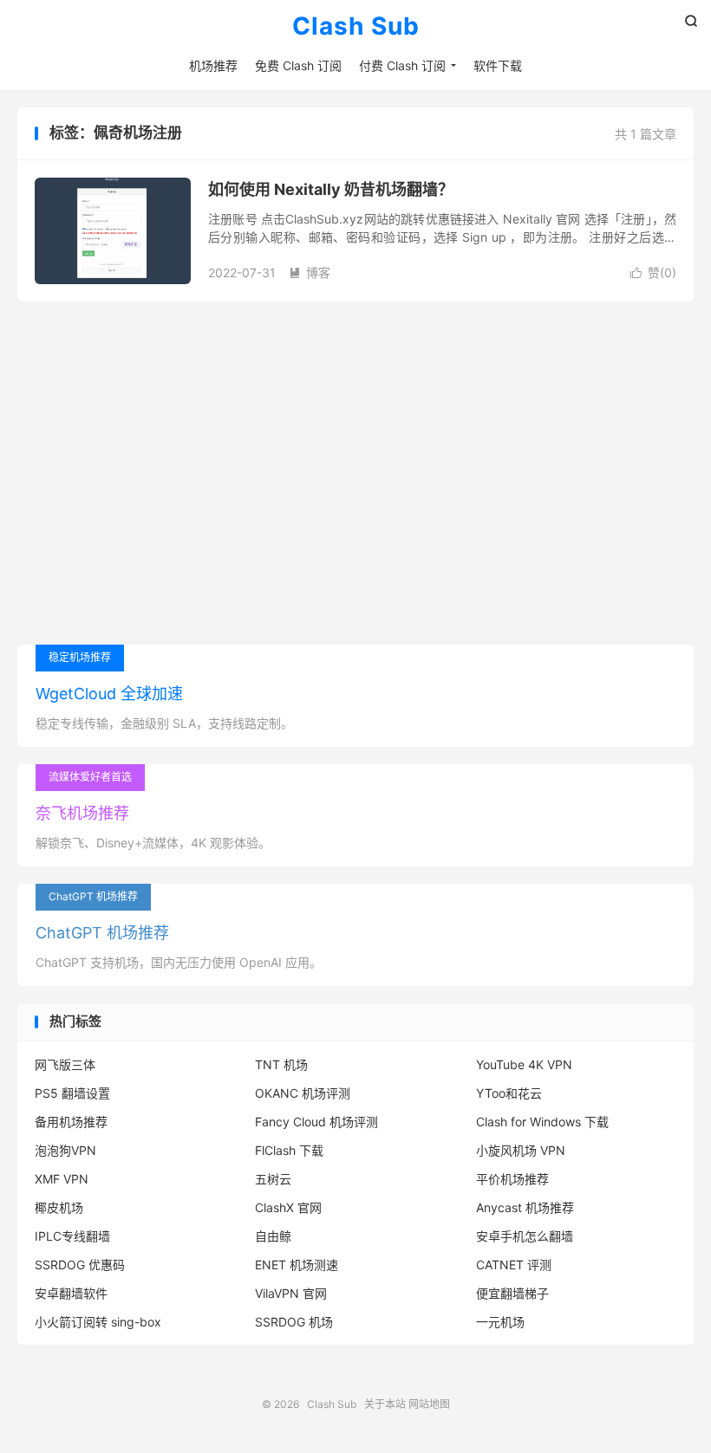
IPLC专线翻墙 (72, 1236)
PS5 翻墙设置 (72, 1093)
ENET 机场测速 (296, 1264)
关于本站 (385, 1404)
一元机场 (500, 1321)
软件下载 (497, 65)
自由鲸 (273, 1236)
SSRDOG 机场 (294, 1321)
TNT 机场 (281, 1064)
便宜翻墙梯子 (512, 1293)
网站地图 (429, 1404)
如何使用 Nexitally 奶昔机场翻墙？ (330, 189)
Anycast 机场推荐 (525, 1207)
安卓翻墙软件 (71, 1293)
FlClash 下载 (289, 1150)
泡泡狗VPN (65, 1150)
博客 (309, 272)
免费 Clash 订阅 (298, 65)
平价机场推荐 (512, 1178)
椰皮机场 (59, 1207)
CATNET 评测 (513, 1264)
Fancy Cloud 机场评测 (316, 1121)
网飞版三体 (65, 1064)
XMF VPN (61, 1178)
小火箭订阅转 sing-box (98, 1321)
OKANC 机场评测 (302, 1093)
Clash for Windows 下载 (542, 1121)
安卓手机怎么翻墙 (524, 1236)
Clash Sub (356, 27)
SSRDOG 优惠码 (80, 1264)
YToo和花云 (509, 1093)
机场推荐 (213, 65)
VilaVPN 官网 (291, 1293)
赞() (653, 272)
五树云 (273, 1178)
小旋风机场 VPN (520, 1150)
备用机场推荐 (71, 1121)
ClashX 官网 (288, 1207)
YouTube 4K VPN (524, 1064)
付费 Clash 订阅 (402, 65)
